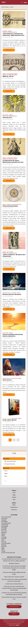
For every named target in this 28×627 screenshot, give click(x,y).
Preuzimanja (4, 518)
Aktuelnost (4, 532)
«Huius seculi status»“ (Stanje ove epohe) (14, 576)
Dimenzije (3, 542)
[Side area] (21, 2)
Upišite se (14, 613)
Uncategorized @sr (6, 523)
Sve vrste (6, 468)
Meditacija (3, 545)
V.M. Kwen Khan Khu (9, 464)
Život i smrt (4, 531)
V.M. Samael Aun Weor (10, 461)
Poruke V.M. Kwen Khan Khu (10, 32)
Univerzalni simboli (12, 73)
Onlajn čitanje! (4, 524)
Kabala (10, 31)
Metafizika (5, 115)
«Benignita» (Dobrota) (14, 563)
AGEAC (14, 505)
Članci (6, 471)
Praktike (14, 497)
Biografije (3, 538)
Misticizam (10, 252)
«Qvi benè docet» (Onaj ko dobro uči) (14, 584)
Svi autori (6, 458)
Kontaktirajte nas (14, 606)
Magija (2, 548)
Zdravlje (3, 551)
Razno (2, 549)
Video (5, 476)
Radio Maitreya (14, 507)
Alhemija (5, 31)
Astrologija (4, 537)
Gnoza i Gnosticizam (6, 517)
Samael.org (14, 509)
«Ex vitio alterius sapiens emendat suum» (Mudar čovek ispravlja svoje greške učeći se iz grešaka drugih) (14, 567)
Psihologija (4, 528)
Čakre (2, 540)
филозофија (4, 521)
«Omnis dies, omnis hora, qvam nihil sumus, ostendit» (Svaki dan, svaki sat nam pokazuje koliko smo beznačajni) (14, 588)
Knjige (6, 473)
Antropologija (7, 292)
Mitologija (3, 520)
